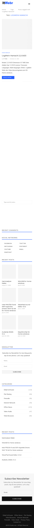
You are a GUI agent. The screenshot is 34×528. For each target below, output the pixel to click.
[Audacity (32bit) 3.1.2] (9, 322)
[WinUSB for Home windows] (25, 272)
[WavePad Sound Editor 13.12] (25, 295)
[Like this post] (12, 81)
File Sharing (18, 394)
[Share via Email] (21, 81)
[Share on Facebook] (15, 81)
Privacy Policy (25, 520)
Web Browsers (18, 416)
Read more (7, 77)
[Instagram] (20, 3)
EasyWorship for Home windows (24, 333)
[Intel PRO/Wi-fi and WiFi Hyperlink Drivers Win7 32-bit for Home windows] (9, 295)
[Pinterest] (22, 3)
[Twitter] (18, 3)
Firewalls (18, 398)
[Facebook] (16, 3)
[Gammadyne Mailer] (9, 272)
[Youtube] (24, 3)
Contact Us (17, 522)
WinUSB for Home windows (24, 282)
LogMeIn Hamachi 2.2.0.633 (14, 56)
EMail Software (18, 390)
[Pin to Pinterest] (19, 81)
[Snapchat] (26, 3)
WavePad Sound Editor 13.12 (24, 305)
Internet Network (6, 52)
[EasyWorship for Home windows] (25, 322)
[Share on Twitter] (17, 81)
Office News (18, 407)
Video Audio (18, 411)
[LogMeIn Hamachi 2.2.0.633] (17, 34)
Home (4, 9)
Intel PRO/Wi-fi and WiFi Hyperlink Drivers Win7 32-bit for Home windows (9, 307)
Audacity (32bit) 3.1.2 (7, 333)
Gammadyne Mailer (6, 282)
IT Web (5, 58)
